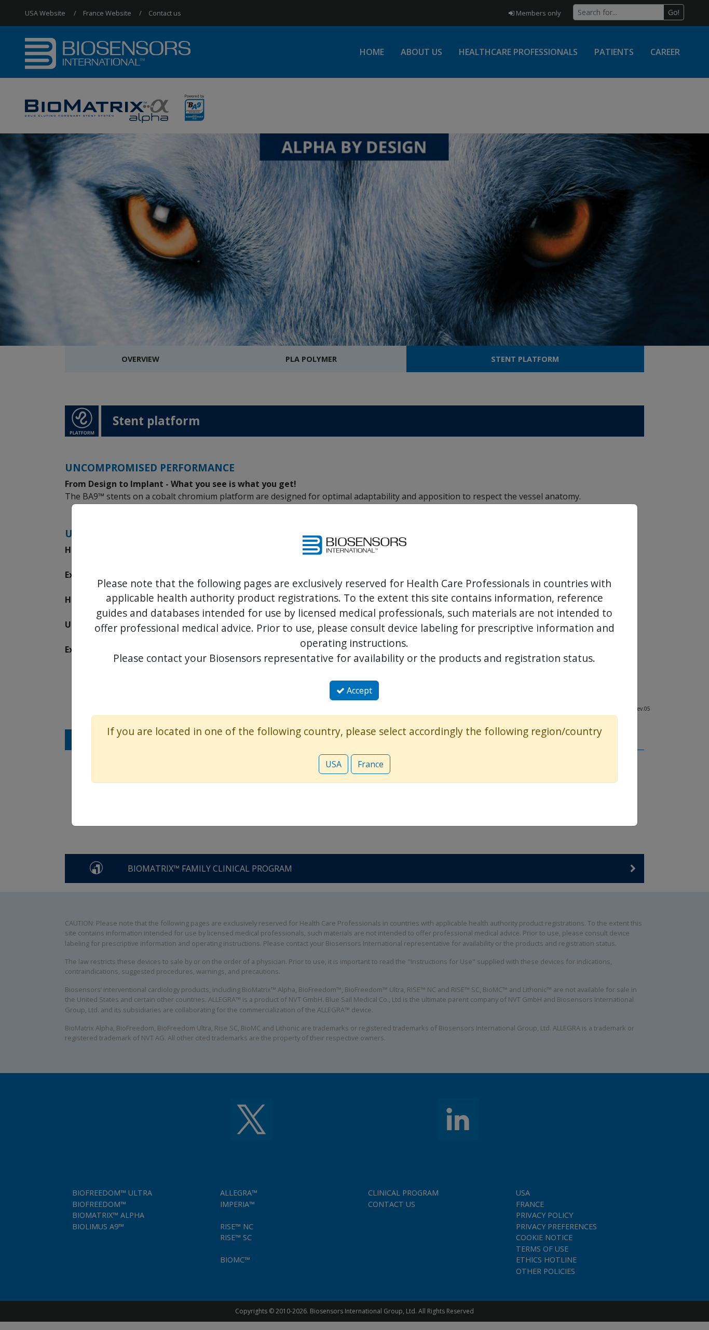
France (371, 764)
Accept (358, 690)
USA (333, 764)
